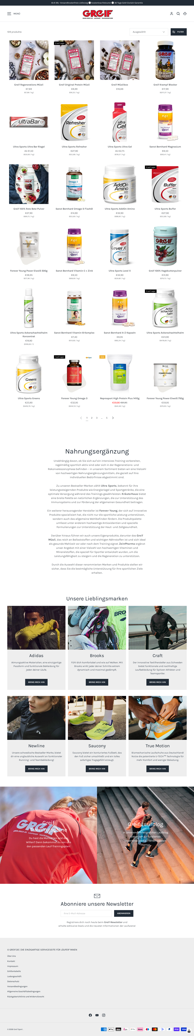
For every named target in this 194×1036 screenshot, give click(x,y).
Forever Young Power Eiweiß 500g (28, 270)
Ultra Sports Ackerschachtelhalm (165, 332)
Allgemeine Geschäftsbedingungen (23, 991)
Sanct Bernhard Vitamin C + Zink (74, 270)
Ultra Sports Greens (29, 398)
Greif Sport (18, 1029)
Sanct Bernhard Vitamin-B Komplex (74, 332)
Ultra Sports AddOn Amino (120, 208)
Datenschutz (13, 981)
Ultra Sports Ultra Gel (120, 146)
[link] (81, 417)
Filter (180, 32)
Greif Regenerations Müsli (28, 84)
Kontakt (11, 961)
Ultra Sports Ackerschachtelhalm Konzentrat (28, 334)
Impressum (12, 966)
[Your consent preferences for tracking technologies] (189, 1031)
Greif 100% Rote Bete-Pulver (28, 208)
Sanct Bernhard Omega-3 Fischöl (74, 208)
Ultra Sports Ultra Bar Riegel (29, 146)
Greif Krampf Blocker (165, 84)
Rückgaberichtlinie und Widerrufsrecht (25, 996)
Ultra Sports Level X (120, 270)
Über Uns (11, 956)
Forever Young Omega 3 (74, 398)
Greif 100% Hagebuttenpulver (165, 270)
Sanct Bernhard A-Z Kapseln (120, 332)
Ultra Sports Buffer (165, 208)
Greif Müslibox (119, 84)
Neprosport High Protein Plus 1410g (119, 398)
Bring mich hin (36, 682)
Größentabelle (14, 971)
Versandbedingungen (17, 986)
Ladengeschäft (14, 976)
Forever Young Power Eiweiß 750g (165, 398)
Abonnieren (123, 913)
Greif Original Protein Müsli (74, 84)
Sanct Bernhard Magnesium (165, 146)
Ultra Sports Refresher (74, 146)
